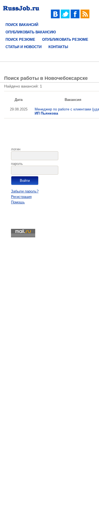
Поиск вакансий (22, 25)
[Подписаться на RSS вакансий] (85, 17)
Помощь (18, 202)
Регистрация (21, 197)
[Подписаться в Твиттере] (65, 17)
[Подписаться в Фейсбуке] (75, 17)
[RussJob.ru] (21, 12)
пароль (17, 164)
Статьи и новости (24, 47)
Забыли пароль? (24, 191)
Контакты (58, 47)
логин (15, 149)
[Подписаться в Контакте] (55, 17)
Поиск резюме (20, 39)
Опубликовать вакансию (31, 32)
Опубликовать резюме (65, 39)
